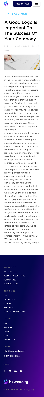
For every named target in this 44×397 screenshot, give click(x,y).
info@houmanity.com (14, 351)
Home (6, 323)
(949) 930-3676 (12, 356)
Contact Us (9, 339)
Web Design (9, 307)
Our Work (8, 327)
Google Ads (9, 300)
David (9, 46)
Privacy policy (28, 390)
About (6, 331)
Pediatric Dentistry (14, 276)
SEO (5, 296)
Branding (8, 304)
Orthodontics (10, 272)
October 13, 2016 (22, 46)
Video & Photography (14, 311)
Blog (6, 335)
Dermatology (10, 280)
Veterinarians (11, 284)
